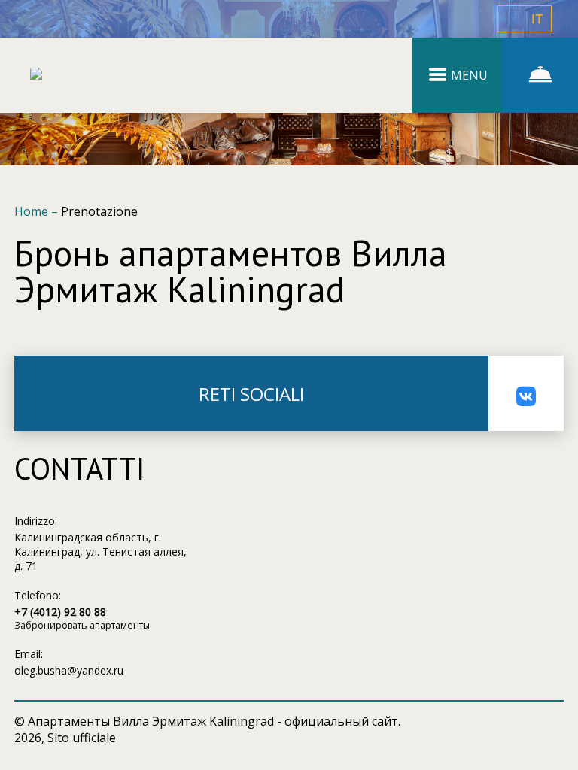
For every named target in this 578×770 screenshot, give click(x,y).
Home (32, 211)
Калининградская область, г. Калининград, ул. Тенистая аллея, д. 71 (100, 551)
